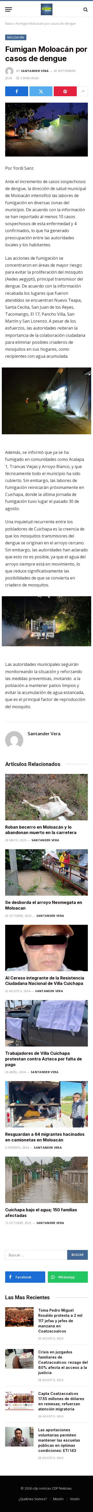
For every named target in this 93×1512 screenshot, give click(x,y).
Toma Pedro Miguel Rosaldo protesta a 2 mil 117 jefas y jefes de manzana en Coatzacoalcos (60, 1320)
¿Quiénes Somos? (33, 1499)
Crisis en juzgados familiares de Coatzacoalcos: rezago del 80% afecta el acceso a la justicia (63, 1362)
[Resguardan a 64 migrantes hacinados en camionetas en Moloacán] (46, 1104)
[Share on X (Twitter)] (40, 91)
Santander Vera (35, 71)
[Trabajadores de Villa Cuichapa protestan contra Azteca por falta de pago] (46, 1023)
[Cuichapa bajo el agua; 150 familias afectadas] (46, 1180)
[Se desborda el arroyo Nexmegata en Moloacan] (46, 872)
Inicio (9, 23)
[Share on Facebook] (16, 91)
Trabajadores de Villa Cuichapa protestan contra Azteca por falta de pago (43, 1059)
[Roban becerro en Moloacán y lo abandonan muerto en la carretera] (46, 797)
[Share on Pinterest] (65, 91)
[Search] (85, 9)
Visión (75, 1499)
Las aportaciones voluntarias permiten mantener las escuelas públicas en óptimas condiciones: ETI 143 (59, 1440)
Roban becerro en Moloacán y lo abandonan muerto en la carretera (40, 829)
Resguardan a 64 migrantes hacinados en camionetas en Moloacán (44, 1137)
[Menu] (8, 9)
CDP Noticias (62, 1488)
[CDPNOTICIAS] (46, 9)
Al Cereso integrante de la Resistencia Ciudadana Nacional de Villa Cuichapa (44, 980)
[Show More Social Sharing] (83, 91)
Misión (58, 1499)
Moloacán (15, 37)
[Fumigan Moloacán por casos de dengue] (46, 130)
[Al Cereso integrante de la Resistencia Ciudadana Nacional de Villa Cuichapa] (46, 948)
